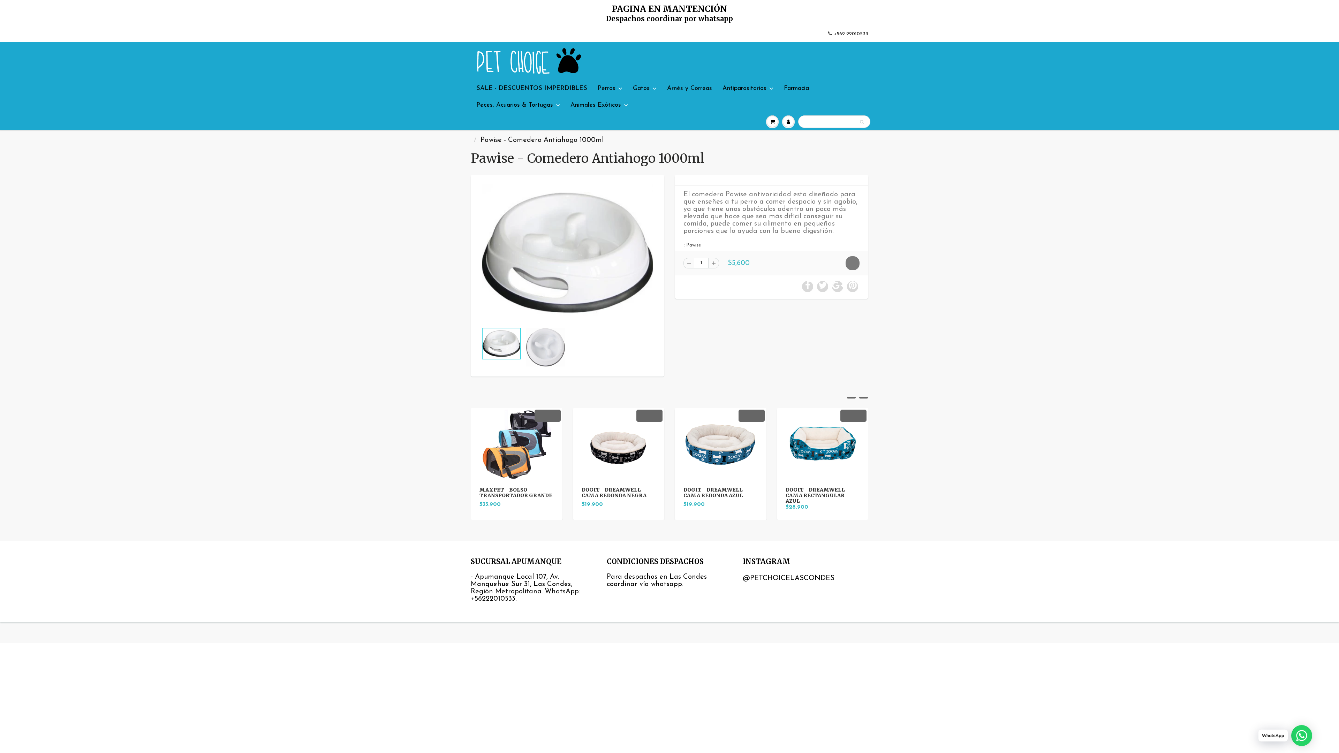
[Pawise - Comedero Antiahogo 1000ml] (567, 253)
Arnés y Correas (689, 88)
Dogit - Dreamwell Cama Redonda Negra (614, 493)
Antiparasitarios (744, 88)
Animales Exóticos (595, 105)
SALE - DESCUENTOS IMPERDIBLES (531, 88)
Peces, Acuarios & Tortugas (514, 105)
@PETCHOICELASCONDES (788, 578)
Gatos (641, 88)
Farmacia (796, 88)
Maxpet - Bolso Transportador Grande (515, 493)
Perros (606, 88)
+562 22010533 (851, 34)
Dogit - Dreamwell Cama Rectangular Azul (815, 495)
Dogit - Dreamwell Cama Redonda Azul (713, 493)
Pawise (693, 245)
